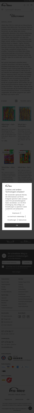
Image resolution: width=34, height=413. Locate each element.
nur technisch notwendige (16, 216)
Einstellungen (12, 220)
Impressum (16, 213)
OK (17, 225)
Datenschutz (22, 220)
